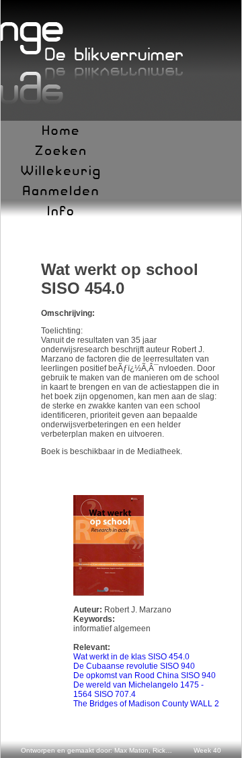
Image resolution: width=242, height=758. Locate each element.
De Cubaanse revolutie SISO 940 (134, 666)
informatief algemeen (112, 628)
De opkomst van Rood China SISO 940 (144, 675)
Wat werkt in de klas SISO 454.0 (131, 656)
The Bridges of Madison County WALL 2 (146, 703)
